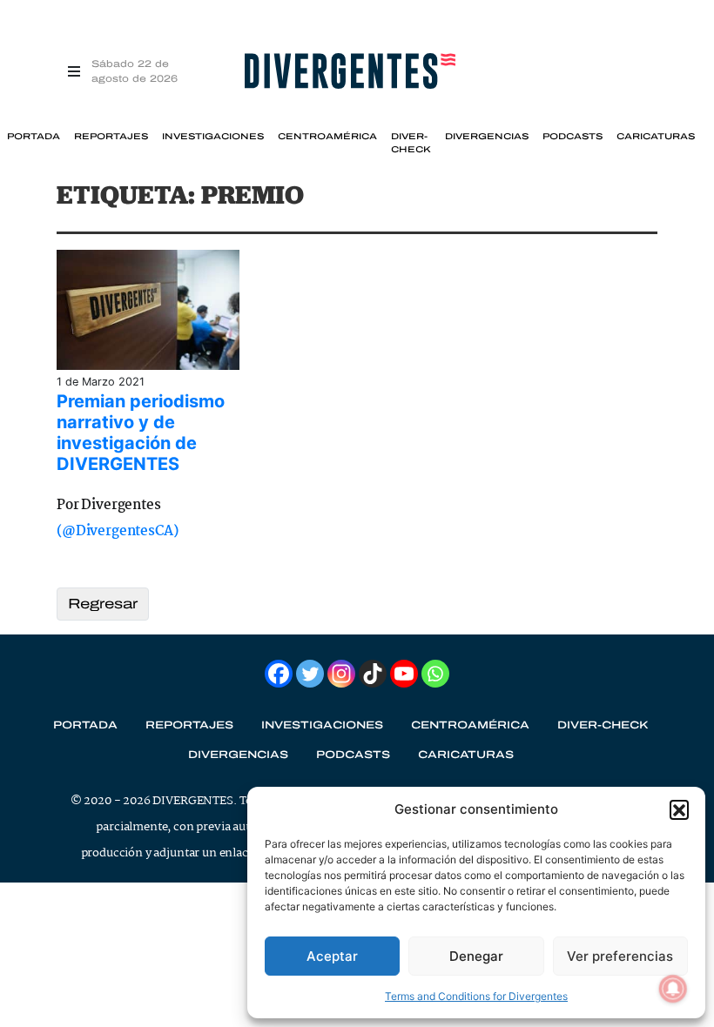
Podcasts (572, 136)
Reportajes (111, 136)
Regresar (103, 603)
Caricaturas (655, 136)
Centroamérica (327, 136)
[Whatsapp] (435, 674)
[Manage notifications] (673, 989)
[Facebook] (279, 674)
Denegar (476, 956)
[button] (679, 809)
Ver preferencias (620, 956)
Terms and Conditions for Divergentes (476, 996)
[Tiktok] (373, 674)
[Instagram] (341, 674)
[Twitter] (310, 674)
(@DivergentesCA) (117, 531)
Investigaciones (213, 136)
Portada (33, 136)
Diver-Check (411, 142)
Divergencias (487, 136)
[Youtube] (404, 674)
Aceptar (332, 956)
